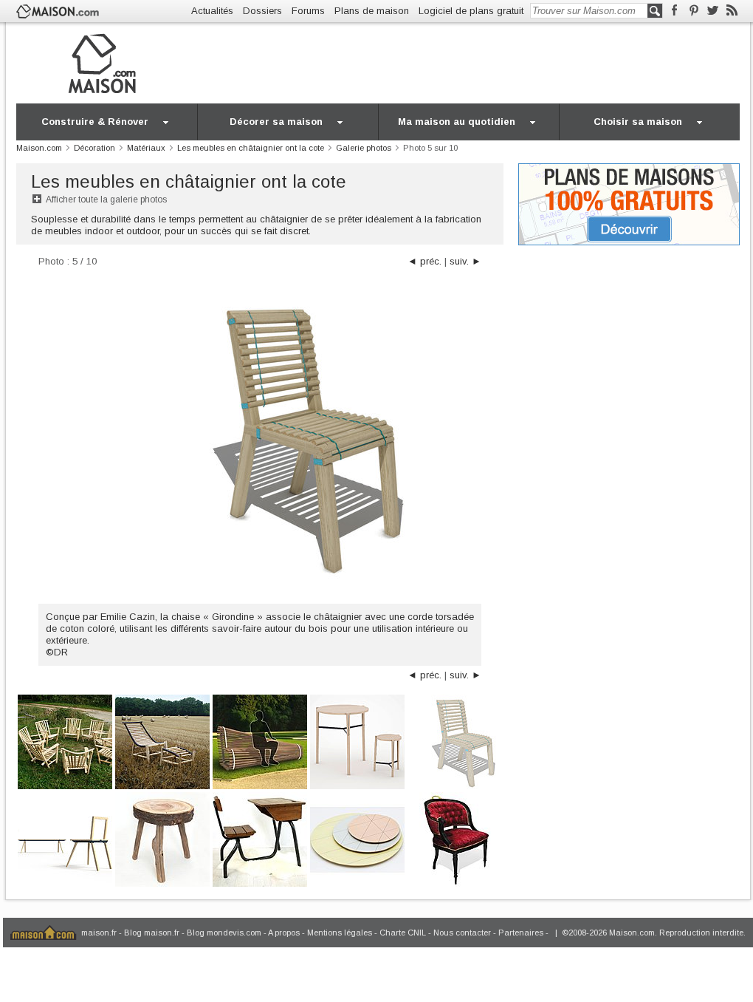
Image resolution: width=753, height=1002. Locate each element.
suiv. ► (465, 261)
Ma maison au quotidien (456, 121)
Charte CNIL (402, 932)
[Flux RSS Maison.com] (732, 10)
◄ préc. (424, 261)
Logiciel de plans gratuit (471, 10)
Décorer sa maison (276, 121)
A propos (284, 932)
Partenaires (520, 932)
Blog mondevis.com (224, 932)
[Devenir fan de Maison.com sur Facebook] (674, 10)
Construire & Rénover (94, 121)
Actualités (212, 10)
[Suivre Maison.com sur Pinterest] (693, 10)
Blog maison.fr (151, 932)
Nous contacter (462, 932)
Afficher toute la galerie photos (106, 199)
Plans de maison (371, 10)
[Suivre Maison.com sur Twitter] (713, 10)
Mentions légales (339, 932)
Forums (308, 10)
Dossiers (262, 10)
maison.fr (99, 932)
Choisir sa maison (638, 121)
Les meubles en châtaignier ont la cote (188, 181)
